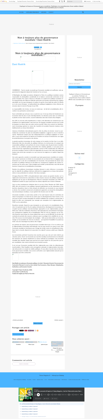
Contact (51, 12)
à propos (55, 398)
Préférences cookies (85, 379)
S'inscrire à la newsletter (18, 334)
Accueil (21, 12)
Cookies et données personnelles (74, 379)
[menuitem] (21, 12)
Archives (43, 12)
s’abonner (39, 398)
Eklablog (61, 375)
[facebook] (60, 1)
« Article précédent (17, 320)
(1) (71, 167)
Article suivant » (59, 320)
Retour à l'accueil (38, 323)
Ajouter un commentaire (23, 363)
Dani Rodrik (19, 64)
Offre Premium (64, 379)
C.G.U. (46, 379)
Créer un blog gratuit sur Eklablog (20, 379)
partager (47, 398)
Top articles (29, 379)
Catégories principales (32, 12)
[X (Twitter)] (62, 1)
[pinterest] (64, 1)
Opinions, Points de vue (19, 43)
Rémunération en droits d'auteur (54, 379)
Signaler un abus (40, 379)
